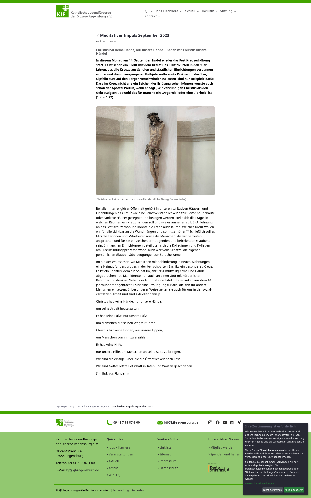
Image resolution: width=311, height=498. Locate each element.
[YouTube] (226, 423)
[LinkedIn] (233, 423)
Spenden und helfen (225, 454)
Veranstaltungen (121, 454)
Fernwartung (121, 490)
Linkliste (166, 447)
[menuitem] (147, 11)
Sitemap (166, 454)
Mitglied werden (222, 447)
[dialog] (275, 459)
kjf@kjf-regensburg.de (82, 470)
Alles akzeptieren (294, 489)
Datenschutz (169, 468)
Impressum (168, 461)
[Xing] (240, 423)
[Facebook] (219, 423)
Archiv (113, 468)
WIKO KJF (115, 475)
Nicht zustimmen (272, 489)
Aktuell (114, 461)
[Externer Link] (231, 467)
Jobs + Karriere (119, 447)
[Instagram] (211, 423)
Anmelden (138, 490)
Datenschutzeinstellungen (259, 483)
